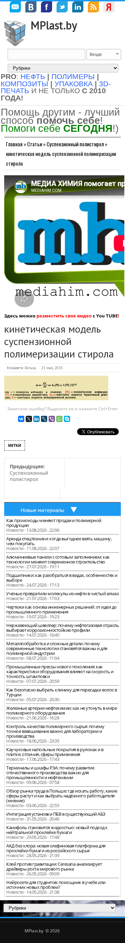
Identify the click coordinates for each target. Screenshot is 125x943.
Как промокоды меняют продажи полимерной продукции (53, 522)
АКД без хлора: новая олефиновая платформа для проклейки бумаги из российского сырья (56, 848)
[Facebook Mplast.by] (46, 7)
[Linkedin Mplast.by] (77, 7)
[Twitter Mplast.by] (62, 7)
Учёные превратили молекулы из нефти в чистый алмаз (62, 593)
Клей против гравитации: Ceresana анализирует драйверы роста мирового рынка (54, 866)
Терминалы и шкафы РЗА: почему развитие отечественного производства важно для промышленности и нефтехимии (50, 772)
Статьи (34, 144)
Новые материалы (42, 510)
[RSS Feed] (93, 7)
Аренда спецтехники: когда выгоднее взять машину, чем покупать (58, 541)
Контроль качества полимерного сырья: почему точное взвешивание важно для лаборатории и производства (55, 731)
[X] (29, 419)
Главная (14, 144)
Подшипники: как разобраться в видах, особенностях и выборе (61, 577)
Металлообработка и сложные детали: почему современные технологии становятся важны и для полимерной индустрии (56, 648)
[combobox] (103, 54)
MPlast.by (54, 25)
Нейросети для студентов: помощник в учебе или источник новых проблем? (56, 884)
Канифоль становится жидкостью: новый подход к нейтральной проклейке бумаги (57, 829)
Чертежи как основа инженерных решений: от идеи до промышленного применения (61, 609)
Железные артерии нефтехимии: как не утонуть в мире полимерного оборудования (61, 710)
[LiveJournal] (44, 419)
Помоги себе (56, 128)
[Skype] (67, 419)
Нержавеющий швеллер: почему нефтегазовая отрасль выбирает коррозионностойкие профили (62, 627)
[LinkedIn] (36, 419)
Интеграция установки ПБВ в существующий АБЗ (56, 814)
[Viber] (52, 419)
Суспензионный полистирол (75, 144)
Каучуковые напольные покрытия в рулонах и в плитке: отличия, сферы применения (54, 751)
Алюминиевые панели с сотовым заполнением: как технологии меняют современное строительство (58, 559)
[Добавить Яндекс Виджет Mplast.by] (109, 7)
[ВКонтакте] (21, 419)
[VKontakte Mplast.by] (30, 7)
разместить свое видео (64, 316)
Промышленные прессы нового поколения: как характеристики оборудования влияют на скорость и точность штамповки (59, 671)
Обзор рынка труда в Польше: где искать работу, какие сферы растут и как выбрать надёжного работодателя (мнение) (61, 796)
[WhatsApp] (59, 419)
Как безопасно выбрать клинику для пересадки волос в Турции (61, 692)
